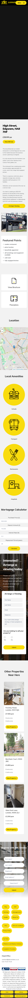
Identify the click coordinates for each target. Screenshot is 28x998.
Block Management (21, 996)
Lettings (21, 992)
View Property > (12, 727)
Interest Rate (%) (14, 533)
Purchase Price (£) (14, 518)
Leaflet (14, 369)
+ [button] (2, 329)
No (12, 640)
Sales (7, 992)
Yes (5, 640)
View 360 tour (9, 142)
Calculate (14, 548)
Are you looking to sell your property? (13, 632)
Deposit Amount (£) (14, 525)
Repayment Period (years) (14, 540)
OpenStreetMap (20, 369)
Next (23, 222)
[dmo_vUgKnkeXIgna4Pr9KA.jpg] (14, 222)
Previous (3, 222)
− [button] (2, 332)
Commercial (7, 996)
